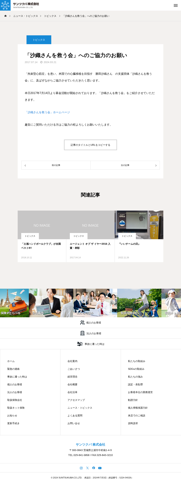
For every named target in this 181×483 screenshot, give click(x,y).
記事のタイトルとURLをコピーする (90, 144)
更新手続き (13, 423)
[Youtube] (100, 467)
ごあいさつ (74, 369)
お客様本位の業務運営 (140, 392)
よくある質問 (75, 415)
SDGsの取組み (136, 369)
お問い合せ (74, 423)
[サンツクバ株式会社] (24, 5)
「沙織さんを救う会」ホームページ (47, 112)
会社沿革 (72, 392)
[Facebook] (93, 467)
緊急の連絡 (13, 369)
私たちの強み (135, 376)
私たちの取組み (136, 361)
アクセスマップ (76, 400)
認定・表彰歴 (135, 384)
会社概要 (72, 384)
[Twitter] (87, 467)
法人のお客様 (14, 392)
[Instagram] (81, 467)
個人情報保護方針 (138, 408)
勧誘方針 (133, 400)
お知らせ (12, 415)
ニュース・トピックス (80, 408)
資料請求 (133, 423)
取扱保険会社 (14, 400)
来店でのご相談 (136, 415)
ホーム (11, 361)
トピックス (39, 39)
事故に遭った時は (17, 376)
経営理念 (72, 376)
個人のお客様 (14, 384)
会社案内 (72, 361)
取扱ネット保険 (16, 408)
